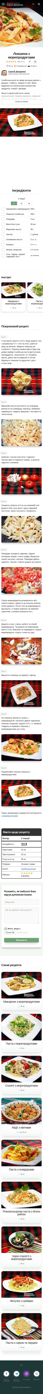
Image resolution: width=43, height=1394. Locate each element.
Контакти (36, 1379)
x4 (29, 203)
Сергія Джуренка (15, 4)
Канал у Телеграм (16, 1380)
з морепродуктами (9, 816)
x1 (14, 203)
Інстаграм (26, 1379)
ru (33, 4)
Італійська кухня (28, 869)
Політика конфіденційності (21, 1387)
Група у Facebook (6, 1380)
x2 (21, 203)
